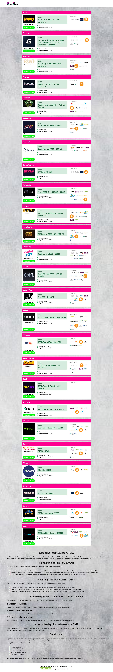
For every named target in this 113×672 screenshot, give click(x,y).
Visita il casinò (29, 27)
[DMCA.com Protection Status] (45, 669)
